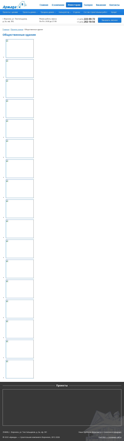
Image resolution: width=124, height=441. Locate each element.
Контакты (114, 5)
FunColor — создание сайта (110, 437)
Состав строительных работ (95, 12)
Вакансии (101, 5)
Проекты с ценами (10, 12)
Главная (44, 5)
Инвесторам (74, 5)
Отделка (76, 12)
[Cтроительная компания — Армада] (15, 5)
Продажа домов (47, 12)
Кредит (114, 12)
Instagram (117, 432)
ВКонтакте (96, 432)
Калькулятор (64, 12)
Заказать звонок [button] (110, 20)
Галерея (88, 5)
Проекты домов (29, 12)
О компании (58, 5)
